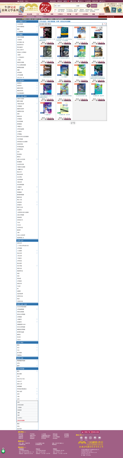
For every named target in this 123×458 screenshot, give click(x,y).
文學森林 (19, 281)
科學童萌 (19, 72)
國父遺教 (19, 374)
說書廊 (19, 291)
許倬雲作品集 (20, 164)
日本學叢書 (20, 139)
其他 (18, 426)
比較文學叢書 (20, 215)
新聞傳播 (19, 386)
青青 (18, 276)
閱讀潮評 (32, 438)
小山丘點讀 (20, 24)
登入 (27, 1)
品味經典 (19, 217)
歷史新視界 (20, 174)
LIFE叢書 (19, 248)
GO (88, 5)
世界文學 (19, 243)
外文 (45, 14)
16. (98, 96)
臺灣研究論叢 (20, 332)
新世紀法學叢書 (21, 314)
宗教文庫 (19, 182)
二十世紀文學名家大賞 (23, 245)
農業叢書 (19, 410)
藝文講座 (96, 1)
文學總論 (19, 134)
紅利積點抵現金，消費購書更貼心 (33, 16)
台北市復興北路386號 (24, 450)
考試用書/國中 (20, 93)
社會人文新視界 (21, 235)
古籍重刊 (19, 210)
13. (47, 96)
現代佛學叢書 (20, 184)
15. (81, 96)
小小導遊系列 (20, 57)
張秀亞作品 (20, 296)
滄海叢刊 (19, 205)
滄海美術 (19, 202)
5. (47, 58)
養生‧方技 (19, 199)
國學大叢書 (20, 101)
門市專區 (32, 434)
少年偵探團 (20, 75)
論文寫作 (19, 428)
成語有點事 (20, 293)
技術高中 (19, 85)
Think (18, 222)
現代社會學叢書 (21, 327)
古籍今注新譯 (20, 98)
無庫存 (60, 81)
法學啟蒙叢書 (20, 309)
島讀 (18, 298)
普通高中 (19, 83)
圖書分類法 (33, 435)
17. (47, 114)
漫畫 (93, 14)
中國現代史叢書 (21, 167)
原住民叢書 (20, 121)
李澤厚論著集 (20, 146)
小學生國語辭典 (61, 9)
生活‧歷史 (19, 177)
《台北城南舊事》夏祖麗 (71, 11)
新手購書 (66, 435)
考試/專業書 (51, 21)
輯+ (18, 288)
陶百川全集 (20, 207)
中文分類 (21, 435)
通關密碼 (21, 437)
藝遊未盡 (19, 197)
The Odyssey (69, 9)
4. (98, 39)
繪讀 (18, 29)
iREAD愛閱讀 (20, 26)
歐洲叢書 (19, 162)
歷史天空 (19, 172)
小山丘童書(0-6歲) (39, 443)
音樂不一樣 (20, 189)
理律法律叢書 (20, 312)
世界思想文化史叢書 (22, 141)
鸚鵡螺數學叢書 (21, 360)
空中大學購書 (56, 437)
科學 (18, 399)
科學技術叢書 (20, 404)
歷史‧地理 (19, 391)
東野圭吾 (76, 9)
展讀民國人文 (20, 237)
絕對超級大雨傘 (88, 9)
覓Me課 (19, 278)
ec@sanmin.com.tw (28, 453)
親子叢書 (19, 352)
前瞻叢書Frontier (21, 324)
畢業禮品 (54, 444)
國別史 (19, 156)
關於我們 (21, 434)
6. (64, 58)
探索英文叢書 (20, 62)
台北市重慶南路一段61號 (58, 450)
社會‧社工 (19, 381)
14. (64, 96)
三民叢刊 (19, 258)
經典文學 (19, 283)
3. (81, 39)
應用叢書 (19, 124)
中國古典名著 (20, 103)
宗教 (18, 232)
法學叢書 (19, 317)
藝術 (18, 423)
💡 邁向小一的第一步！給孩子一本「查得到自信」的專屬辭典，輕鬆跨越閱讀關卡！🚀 (36, 19)
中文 (38, 14)
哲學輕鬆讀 (20, 149)
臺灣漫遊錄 (92, 11)
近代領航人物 (20, 42)
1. (47, 39)
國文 (18, 371)
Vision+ (19, 339)
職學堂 (19, 334)
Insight (18, 286)
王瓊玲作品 (20, 301)
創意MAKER (20, 44)
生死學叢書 (20, 179)
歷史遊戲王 (20, 47)
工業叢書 (19, 407)
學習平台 (103, 1)
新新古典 (19, 268)
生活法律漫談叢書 (21, 306)
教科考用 (101, 14)
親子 (77, 14)
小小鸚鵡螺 (20, 31)
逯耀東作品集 (20, 111)
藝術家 (19, 230)
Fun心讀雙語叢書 (21, 65)
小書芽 (19, 55)
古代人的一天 (20, 77)
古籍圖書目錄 (21, 444)
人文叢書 (19, 250)
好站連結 (55, 438)
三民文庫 (19, 256)
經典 (18, 114)
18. (64, 114)
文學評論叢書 (20, 129)
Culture (19, 225)
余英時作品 (20, 227)
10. (64, 77)
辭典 (18, 345)
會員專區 (53, 1)
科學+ (18, 363)
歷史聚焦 (19, 154)
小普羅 (19, 60)
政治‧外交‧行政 (21, 379)
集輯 (18, 273)
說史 (18, 151)
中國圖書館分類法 (45, 435)
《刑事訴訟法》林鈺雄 (83, 11)
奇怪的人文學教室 (21, 52)
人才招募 (43, 434)
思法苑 (19, 337)
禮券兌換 (55, 434)
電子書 (69, 14)
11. (81, 77)
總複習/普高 (20, 88)
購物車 (60, 1)
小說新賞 (19, 39)
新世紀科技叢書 (21, 420)
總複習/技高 (20, 90)
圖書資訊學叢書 (21, 329)
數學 (18, 366)
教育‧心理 (19, 384)
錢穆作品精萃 (20, 109)
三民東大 (60, 14)
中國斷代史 (20, 169)
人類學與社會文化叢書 (23, 212)
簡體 (52, 14)
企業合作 (66, 437)
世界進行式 (20, 220)
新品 (29, 14)
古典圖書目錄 (38, 444)
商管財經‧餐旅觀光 (22, 389)
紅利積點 (66, 434)
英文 (18, 347)
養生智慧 (19, 263)
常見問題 (55, 435)
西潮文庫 (19, 116)
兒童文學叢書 (20, 37)
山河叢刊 (19, 131)
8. (98, 58)
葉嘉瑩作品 (20, 271)
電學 (19, 415)
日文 (18, 350)
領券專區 (88, 1)
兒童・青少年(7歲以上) (58, 443)
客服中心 (81, 1)
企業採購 (21, 1)
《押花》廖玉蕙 (60, 11)
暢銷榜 (20, 14)
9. (47, 77)
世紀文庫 (19, 253)
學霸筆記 (19, 355)
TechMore (20, 417)
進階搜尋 (94, 5)
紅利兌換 (74, 1)
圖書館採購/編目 (45, 437)
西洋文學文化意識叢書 (23, 136)
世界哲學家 (20, 144)
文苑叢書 (19, 106)
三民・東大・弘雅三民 (24, 443)
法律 (18, 376)
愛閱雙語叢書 (20, 67)
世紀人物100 (20, 49)
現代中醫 (19, 266)
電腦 (19, 412)
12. (97, 77)
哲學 (18, 394)
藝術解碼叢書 (20, 194)
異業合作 (21, 438)
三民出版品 (42, 21)
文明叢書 (19, 119)
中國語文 (19, 126)
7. (81, 58)
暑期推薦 (82, 9)
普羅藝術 (19, 192)
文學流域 (19, 261)
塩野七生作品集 (21, 159)
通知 (66, 1)
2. (64, 39)
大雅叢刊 (19, 187)
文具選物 (85, 14)
